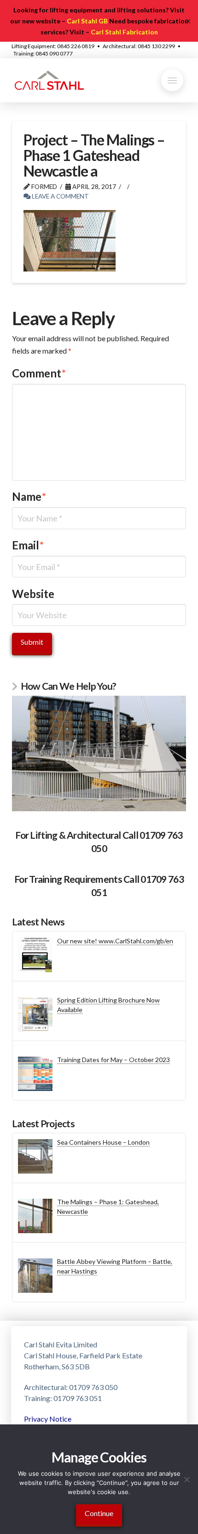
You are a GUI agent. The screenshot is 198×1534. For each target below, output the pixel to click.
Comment (39, 373)
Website (33, 593)
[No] (186, 1479)
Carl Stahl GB (87, 21)
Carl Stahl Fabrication (124, 32)
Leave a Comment (59, 196)
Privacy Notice (47, 1418)
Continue (99, 1513)
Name (29, 496)
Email (28, 545)
